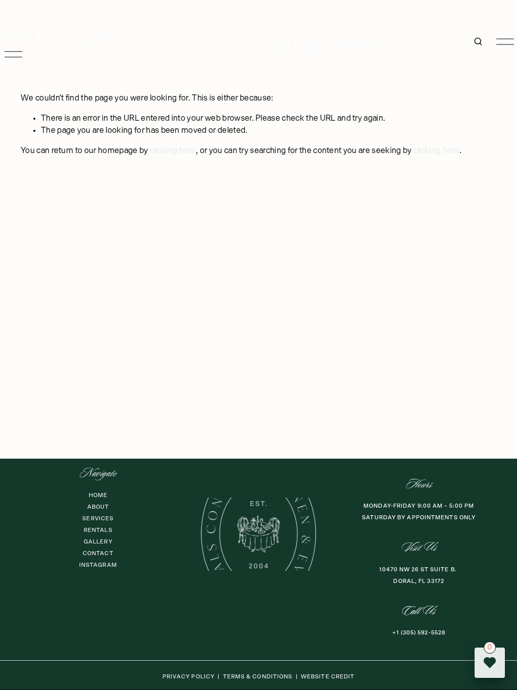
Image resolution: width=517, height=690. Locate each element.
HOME (98, 495)
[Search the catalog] (478, 41)
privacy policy (189, 676)
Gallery (98, 542)
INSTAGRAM (98, 565)
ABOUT (98, 507)
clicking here (173, 150)
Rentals (98, 530)
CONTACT (98, 553)
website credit (327, 676)
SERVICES (98, 518)
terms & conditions (258, 676)
